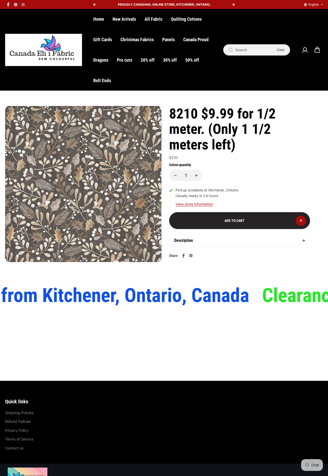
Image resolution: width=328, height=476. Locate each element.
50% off (192, 60)
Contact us (14, 448)
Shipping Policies (19, 412)
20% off (148, 60)
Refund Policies (18, 421)
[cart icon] (317, 50)
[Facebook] (8, 5)
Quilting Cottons (186, 19)
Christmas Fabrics (137, 39)
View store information (194, 204)
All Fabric (153, 19)
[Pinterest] (16, 5)
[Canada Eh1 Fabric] (43, 50)
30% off (170, 60)
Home (98, 19)
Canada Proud (196, 39)
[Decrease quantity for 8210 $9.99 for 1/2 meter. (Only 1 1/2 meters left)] (175, 175)
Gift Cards (102, 39)
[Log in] (304, 50)
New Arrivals (124, 19)
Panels (168, 39)
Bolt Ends (102, 80)
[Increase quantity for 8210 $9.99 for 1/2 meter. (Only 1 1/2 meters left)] (196, 175)
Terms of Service (19, 439)
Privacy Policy (17, 430)
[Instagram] (23, 5)
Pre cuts (124, 60)
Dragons (100, 60)
